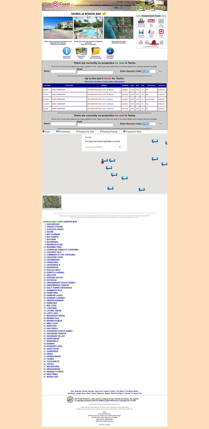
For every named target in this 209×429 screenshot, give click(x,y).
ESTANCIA (52, 280)
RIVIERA (51, 344)
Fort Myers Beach (131, 391)
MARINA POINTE (54, 321)
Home (104, 412)
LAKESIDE (52, 308)
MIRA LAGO (52, 323)
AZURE (50, 232)
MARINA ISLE (53, 318)
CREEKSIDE (52, 262)
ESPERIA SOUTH (55, 278)
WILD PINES (52, 374)
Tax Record (110, 89)
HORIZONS (52, 303)
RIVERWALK (53, 341)
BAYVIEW (51, 239)
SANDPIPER (52, 351)
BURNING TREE (54, 247)
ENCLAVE (51, 275)
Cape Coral (99, 391)
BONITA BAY (61, 89)
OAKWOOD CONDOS (56, 334)
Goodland (71, 393)
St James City (136, 393)
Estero (112, 391)
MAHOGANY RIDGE (56, 316)
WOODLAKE (52, 377)
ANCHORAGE (53, 224)
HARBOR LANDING (56, 298)
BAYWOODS (52, 242)
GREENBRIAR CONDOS (58, 285)
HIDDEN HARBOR (55, 300)
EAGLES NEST (54, 270)
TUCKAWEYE (53, 361)
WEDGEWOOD (53, 369)
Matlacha (100, 393)
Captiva (106, 391)
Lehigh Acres (81, 393)
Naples (107, 393)
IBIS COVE (51, 306)
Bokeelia (78, 391)
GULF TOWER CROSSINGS (59, 288)
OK (120, 147)
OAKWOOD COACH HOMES (60, 331)
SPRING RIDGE (54, 356)
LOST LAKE (52, 313)
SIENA (50, 354)
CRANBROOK (53, 260)
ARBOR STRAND (55, 227)
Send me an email (104, 424)
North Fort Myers (117, 393)
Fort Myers (120, 391)
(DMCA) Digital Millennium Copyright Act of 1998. (117, 401)
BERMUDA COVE (55, 245)
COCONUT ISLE (54, 252)
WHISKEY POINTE (55, 372)
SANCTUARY (53, 349)
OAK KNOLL (52, 328)
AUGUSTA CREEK (55, 229)
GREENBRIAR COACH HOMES (61, 283)
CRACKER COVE (55, 257)
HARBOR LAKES (55, 295)
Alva (72, 391)
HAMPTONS (52, 293)
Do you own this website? (94, 147)
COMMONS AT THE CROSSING (61, 255)
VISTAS (50, 364)
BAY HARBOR (53, 234)
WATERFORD (53, 367)
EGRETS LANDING (55, 273)
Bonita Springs (88, 391)
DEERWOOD (52, 267)
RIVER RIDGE (53, 339)
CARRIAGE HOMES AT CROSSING (63, 250)
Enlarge (62, 44)
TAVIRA (50, 359)
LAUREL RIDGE (54, 311)
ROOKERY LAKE (54, 346)
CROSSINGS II (53, 265)
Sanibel (127, 393)
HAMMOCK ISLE (54, 290)
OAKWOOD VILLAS (56, 336)
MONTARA (52, 326)
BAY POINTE (53, 237)
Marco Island (91, 393)
